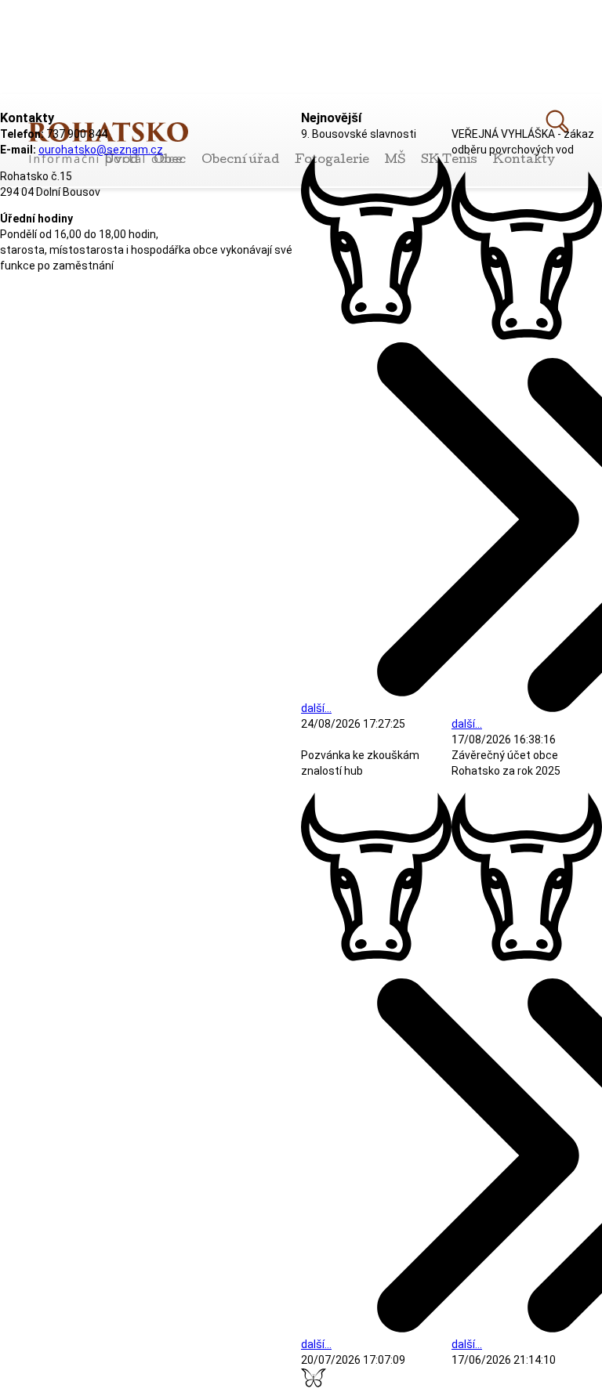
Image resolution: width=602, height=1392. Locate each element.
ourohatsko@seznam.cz (100, 149)
